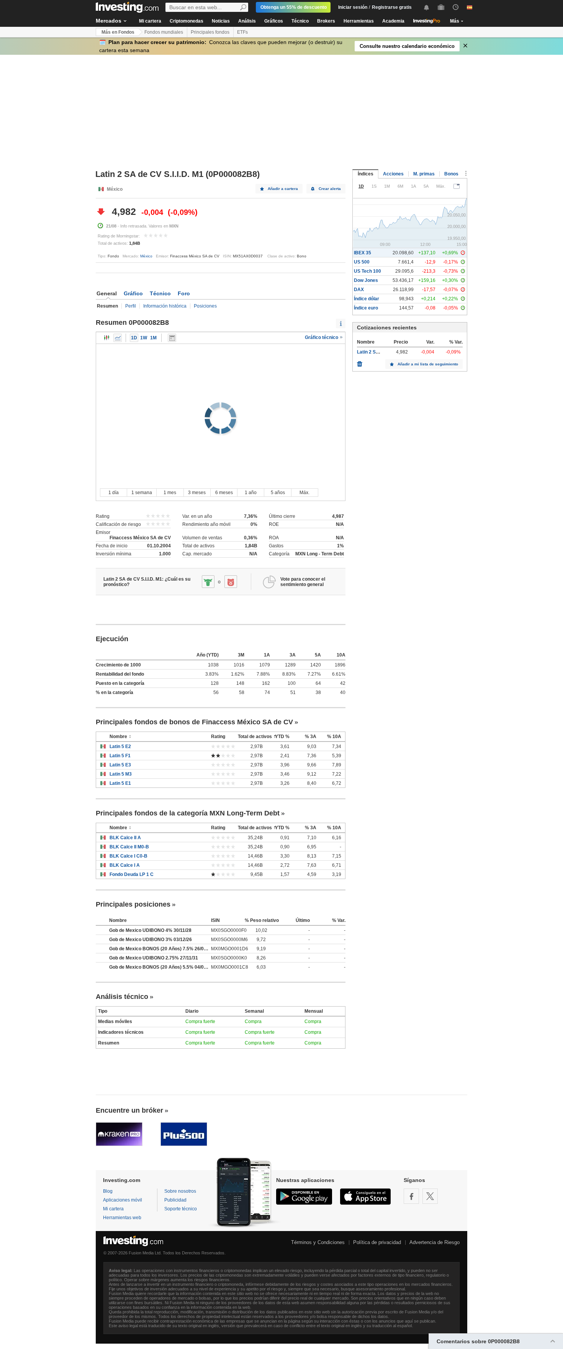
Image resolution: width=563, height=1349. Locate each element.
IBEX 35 (362, 252)
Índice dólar (366, 298)
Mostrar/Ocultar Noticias (172, 338)
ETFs (242, 32)
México (146, 256)
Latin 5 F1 (120, 755)
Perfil (130, 306)
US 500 (362, 262)
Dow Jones (366, 280)
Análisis (247, 21)
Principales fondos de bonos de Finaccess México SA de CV (194, 722)
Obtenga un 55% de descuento (293, 7)
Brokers (326, 21)
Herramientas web (122, 1217)
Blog (108, 1191)
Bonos (451, 174)
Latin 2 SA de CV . (376, 352)
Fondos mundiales (163, 32)
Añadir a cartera (283, 189)
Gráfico (133, 293)
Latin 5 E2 (120, 746)
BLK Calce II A (125, 837)
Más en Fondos (117, 32)
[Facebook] (411, 1196)
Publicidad (175, 1200)
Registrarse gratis (392, 7)
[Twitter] (430, 1196)
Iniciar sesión (352, 7)
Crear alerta (330, 189)
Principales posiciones (133, 904)
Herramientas (359, 21)
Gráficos (273, 21)
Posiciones (205, 306)
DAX (359, 289)
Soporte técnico (180, 1208)
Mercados (108, 21)
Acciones (393, 174)
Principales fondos (210, 32)
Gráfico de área (117, 338)
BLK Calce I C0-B (128, 856)
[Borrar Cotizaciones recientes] (359, 362)
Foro (184, 293)
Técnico (300, 21)
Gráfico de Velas (107, 338)
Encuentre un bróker (129, 1110)
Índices (365, 174)
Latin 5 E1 (120, 783)
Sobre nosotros (180, 1191)
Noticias (221, 21)
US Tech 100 (367, 271)
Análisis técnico (122, 996)
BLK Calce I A (125, 865)
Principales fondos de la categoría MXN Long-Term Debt (188, 813)
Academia (393, 21)
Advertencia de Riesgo (434, 1242)
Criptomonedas (186, 21)
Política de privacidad (377, 1242)
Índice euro (366, 308)
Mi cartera (150, 21)
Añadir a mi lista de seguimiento (428, 364)
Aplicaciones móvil (122, 1200)
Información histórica (165, 306)
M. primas (424, 174)
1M (153, 338)
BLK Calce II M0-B (129, 847)
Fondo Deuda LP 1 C (132, 874)
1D (134, 338)
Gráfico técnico (322, 337)
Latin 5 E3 (120, 765)
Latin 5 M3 (121, 774)
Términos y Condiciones (318, 1242)
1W (143, 338)
